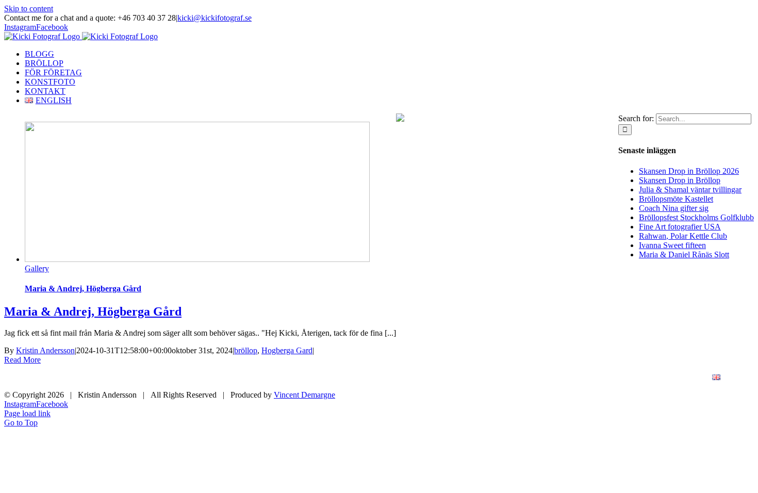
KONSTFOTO (601, 378)
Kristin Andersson (45, 350)
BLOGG (403, 378)
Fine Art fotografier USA (680, 226)
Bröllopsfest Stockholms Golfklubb (696, 217)
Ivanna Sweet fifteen (672, 245)
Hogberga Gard (286, 350)
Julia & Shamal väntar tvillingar (690, 189)
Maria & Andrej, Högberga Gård (83, 288)
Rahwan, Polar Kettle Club (683, 236)
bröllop (245, 350)
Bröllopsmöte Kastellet (676, 198)
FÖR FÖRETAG (527, 378)
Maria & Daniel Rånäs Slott (684, 254)
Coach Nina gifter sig (673, 208)
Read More (22, 359)
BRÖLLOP (459, 378)
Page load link (27, 413)
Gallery (37, 268)
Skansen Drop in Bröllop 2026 (689, 171)
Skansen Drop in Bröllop (679, 180)
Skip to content (28, 8)
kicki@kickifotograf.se (214, 17)
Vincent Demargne (304, 394)
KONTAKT (667, 378)
